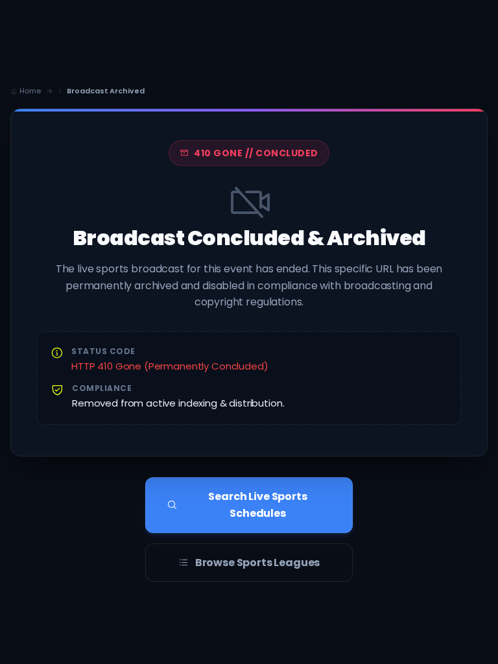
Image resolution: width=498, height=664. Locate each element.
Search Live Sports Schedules (257, 505)
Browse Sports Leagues (257, 562)
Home (30, 91)
